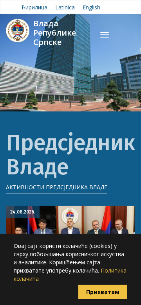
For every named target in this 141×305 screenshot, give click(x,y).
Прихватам (102, 292)
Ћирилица (34, 7)
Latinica (65, 7)
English (91, 7)
